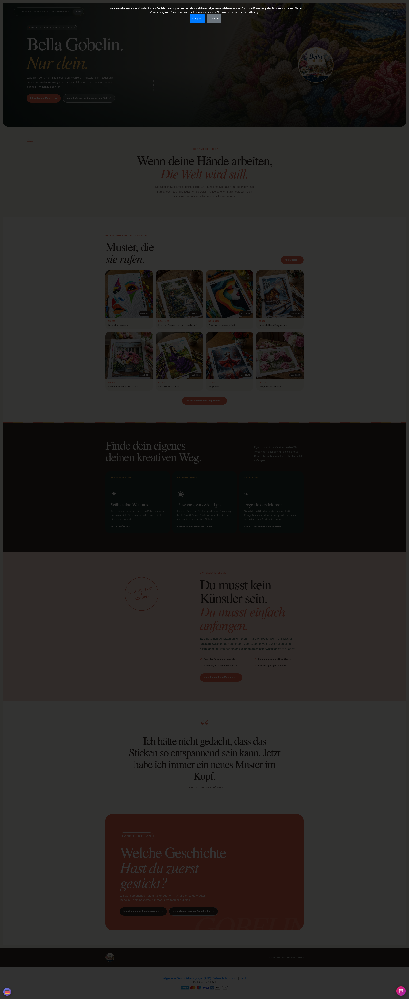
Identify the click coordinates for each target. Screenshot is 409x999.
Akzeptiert (197, 18)
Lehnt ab (214, 18)
